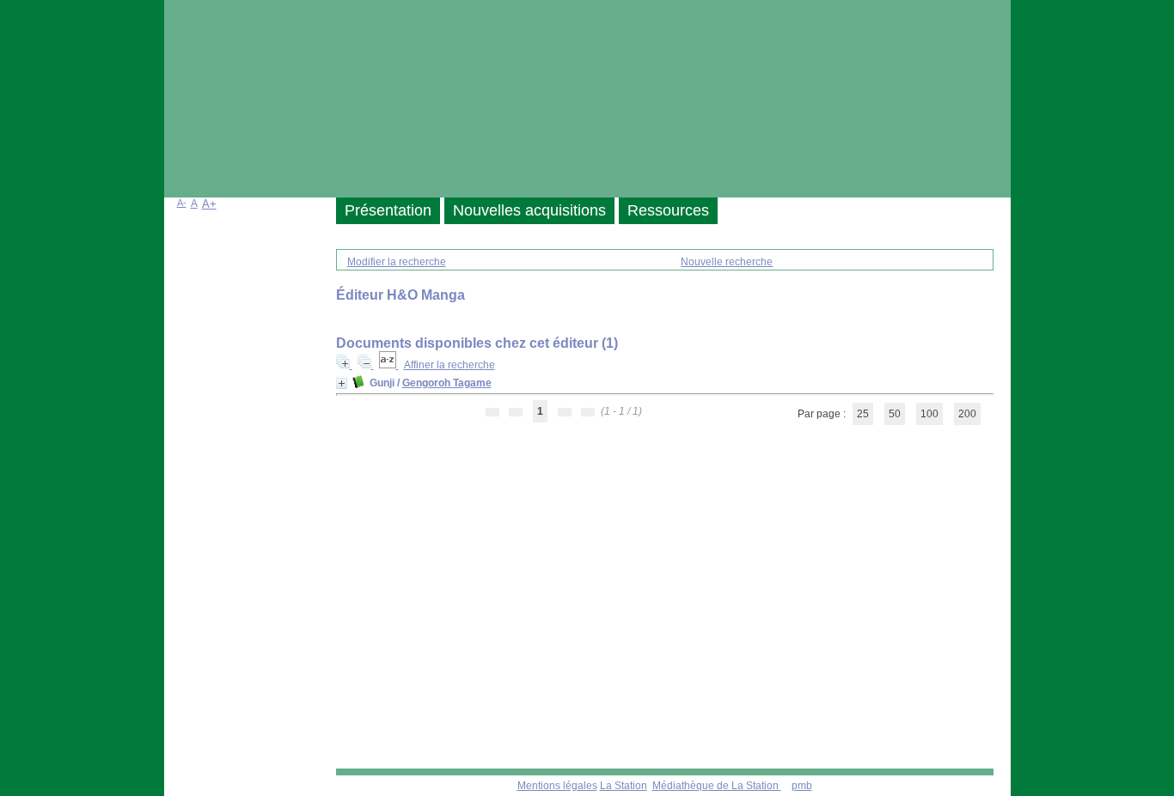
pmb (802, 786)
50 (895, 414)
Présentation (388, 210)
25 (863, 414)
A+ (209, 203)
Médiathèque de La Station (716, 786)
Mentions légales (557, 786)
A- (181, 202)
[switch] (348, 354)
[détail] (341, 383)
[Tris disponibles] (389, 365)
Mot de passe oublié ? (224, 372)
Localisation (201, 553)
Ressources (668, 210)
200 (967, 414)
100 (929, 414)
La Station (623, 786)
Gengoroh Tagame (447, 383)
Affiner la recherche (449, 365)
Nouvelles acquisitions (529, 210)
